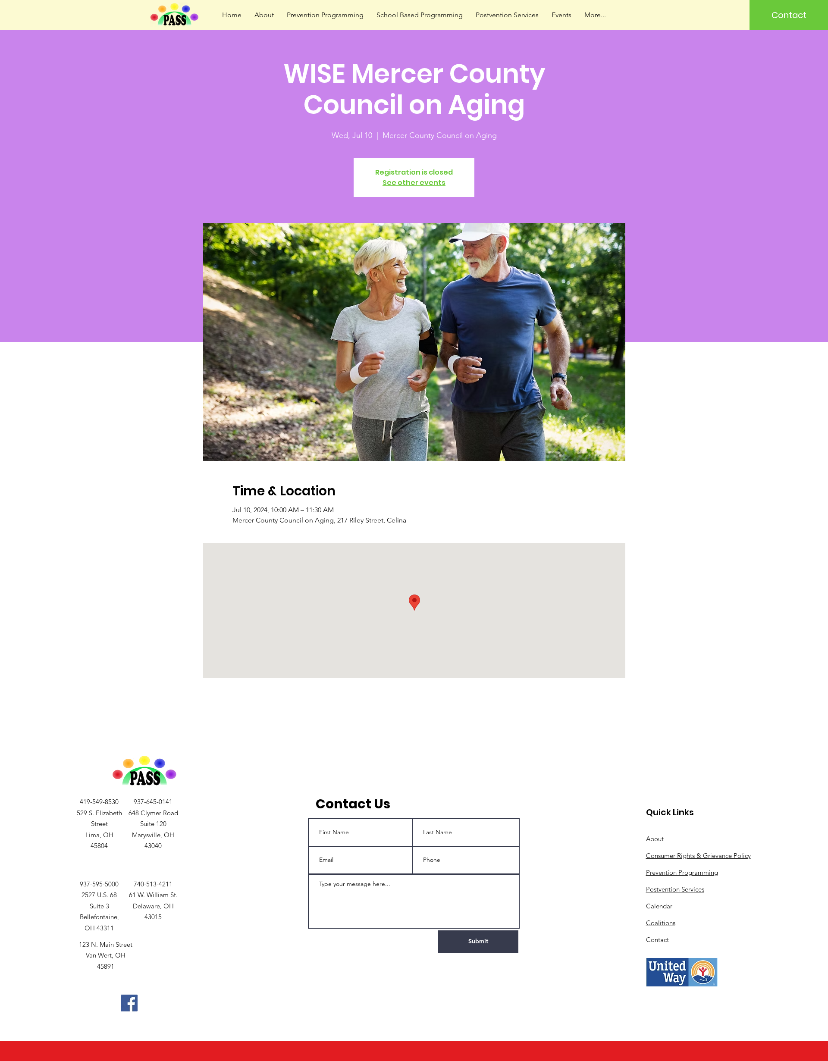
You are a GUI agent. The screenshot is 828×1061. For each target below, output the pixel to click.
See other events (414, 183)
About (655, 839)
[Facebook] (129, 1003)
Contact (657, 940)
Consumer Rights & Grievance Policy (698, 855)
